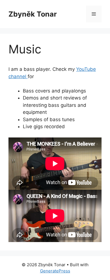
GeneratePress (55, 271)
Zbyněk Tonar (32, 14)
